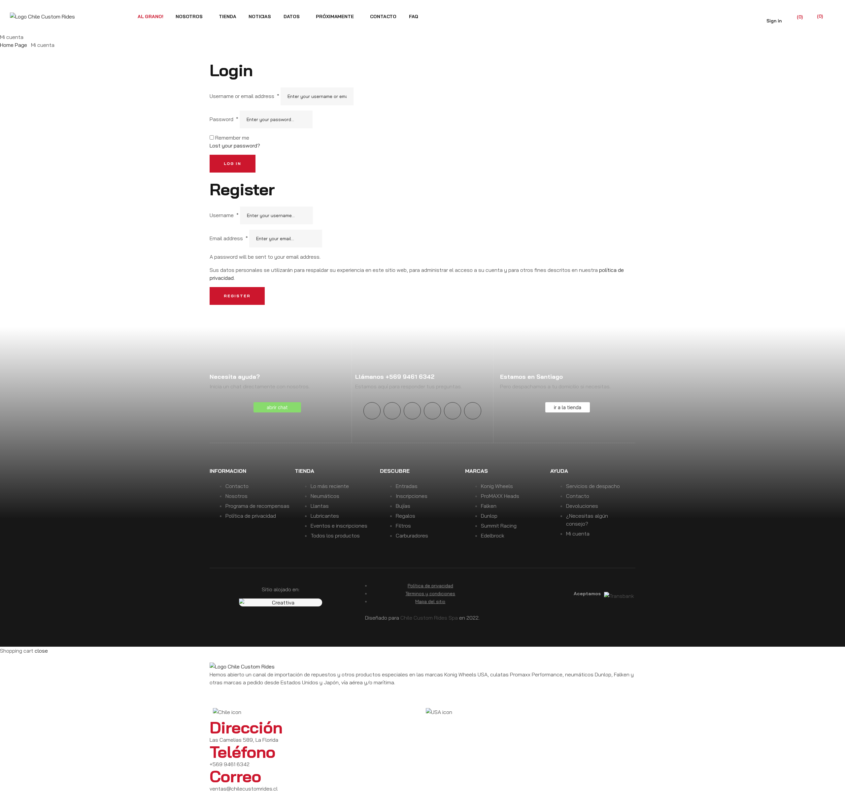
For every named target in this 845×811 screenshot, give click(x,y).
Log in (232, 163)
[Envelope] (472, 410)
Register (237, 295)
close (41, 650)
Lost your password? (235, 145)
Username (224, 215)
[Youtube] (392, 410)
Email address (229, 238)
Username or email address (244, 96)
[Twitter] (432, 410)
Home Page (13, 45)
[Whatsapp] (271, 801)
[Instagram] (372, 410)
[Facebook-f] (412, 410)
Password (224, 119)
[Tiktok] (452, 410)
